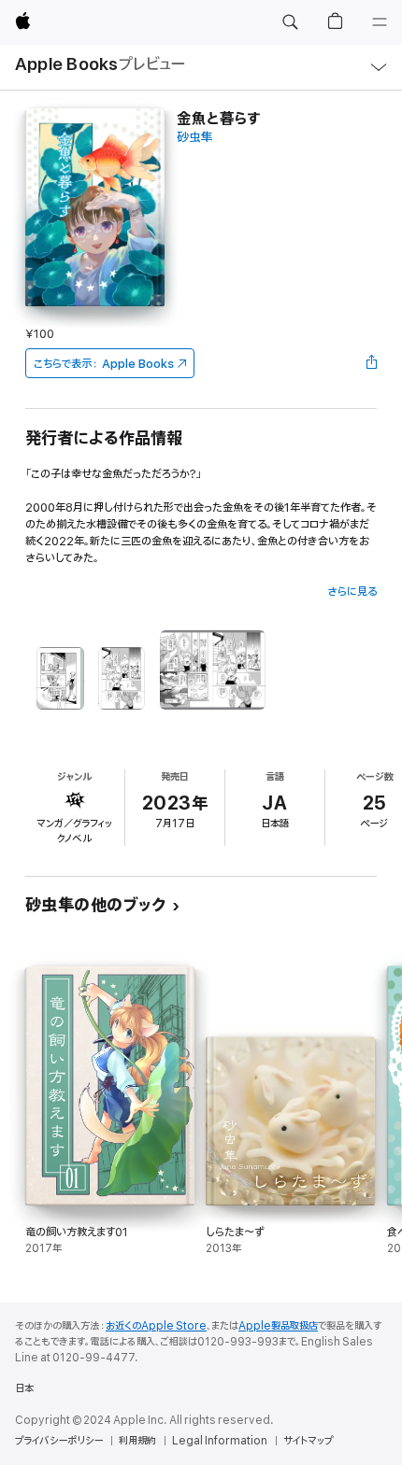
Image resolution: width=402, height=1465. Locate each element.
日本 (24, 1388)
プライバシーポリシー (59, 1440)
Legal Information (219, 1440)
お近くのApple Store (156, 1325)
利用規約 (137, 1440)
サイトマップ (308, 1440)
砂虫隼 (195, 138)
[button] (289, 22)
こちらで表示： (104, 364)
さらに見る (352, 592)
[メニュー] (379, 22)
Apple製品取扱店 (278, 1325)
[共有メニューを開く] (371, 363)
